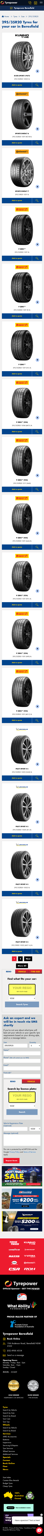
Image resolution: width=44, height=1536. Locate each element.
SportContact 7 (22, 191)
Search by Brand (9, 1416)
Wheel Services (9, 1451)
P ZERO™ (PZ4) (22, 422)
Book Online (9, 1463)
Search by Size (8, 1413)
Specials (6, 1457)
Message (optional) (10, 1133)
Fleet (5, 1466)
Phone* (16, 1057)
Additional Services (10, 1454)
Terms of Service (30, 1152)
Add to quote (17, 85)
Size (5, 1042)
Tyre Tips (6, 1422)
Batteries (6, 1439)
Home (6, 16)
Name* (6, 1050)
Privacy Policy (14, 1152)
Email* (6, 1065)
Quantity (32, 1042)
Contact (6, 1460)
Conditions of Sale (30, 1528)
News (5, 1469)
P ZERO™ (22, 249)
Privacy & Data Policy (16, 1528)
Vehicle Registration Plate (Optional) (13, 1124)
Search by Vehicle (10, 1410)
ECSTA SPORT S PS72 (22, 76)
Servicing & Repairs (10, 1445)
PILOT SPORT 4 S (22, 769)
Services (6, 1433)
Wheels (6, 1425)
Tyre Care (6, 1419)
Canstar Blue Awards (11, 1480)
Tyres (5, 1407)
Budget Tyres (8, 1483)
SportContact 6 (22, 134)
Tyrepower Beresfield (24, 8)
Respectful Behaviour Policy (11, 1530)
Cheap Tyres (7, 1486)
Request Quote (11, 1161)
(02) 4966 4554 (14, 1350)
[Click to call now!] (30, 3)
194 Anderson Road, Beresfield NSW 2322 (24, 1344)
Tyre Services (8, 1448)
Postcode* (7, 1073)
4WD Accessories (10, 1436)
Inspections (7, 1442)
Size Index (7, 1477)
